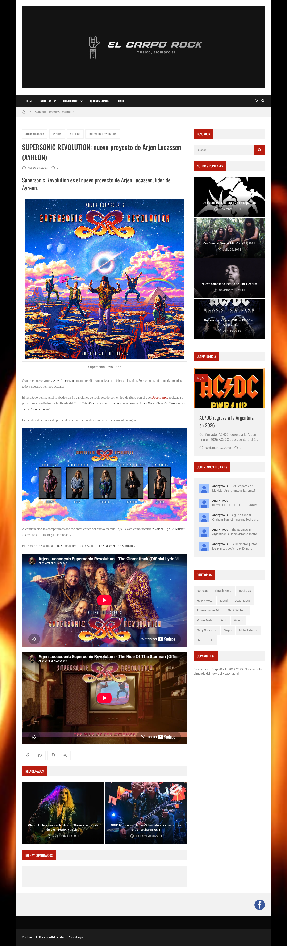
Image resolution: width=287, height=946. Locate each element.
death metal (242, 600)
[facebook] (27, 755)
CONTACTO (123, 100)
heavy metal (205, 600)
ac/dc (201, 378)
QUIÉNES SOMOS (99, 100)
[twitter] (40, 755)
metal (224, 600)
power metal (205, 620)
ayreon (57, 133)
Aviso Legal (75, 937)
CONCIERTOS (70, 100)
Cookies (27, 937)
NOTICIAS (45, 100)
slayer (228, 630)
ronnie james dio (208, 610)
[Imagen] (229, 388)
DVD (200, 640)
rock (223, 620)
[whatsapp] (52, 755)
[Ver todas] (211, 640)
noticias (75, 133)
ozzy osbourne (207, 630)
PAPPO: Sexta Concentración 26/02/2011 (62, 111)
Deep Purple (159, 397)
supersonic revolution (103, 133)
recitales (245, 590)
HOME (29, 100)
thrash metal (223, 590)
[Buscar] (263, 101)
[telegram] (65, 755)
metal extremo (248, 630)
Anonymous (220, 486)
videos (238, 620)
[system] (257, 101)
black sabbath (236, 610)
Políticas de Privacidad (50, 937)
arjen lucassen (34, 133)
